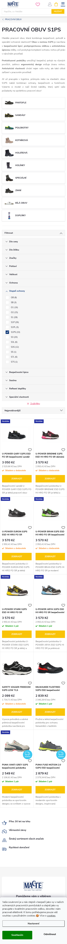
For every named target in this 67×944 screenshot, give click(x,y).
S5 (13, 352)
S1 (14, 317)
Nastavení (33, 923)
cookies (51, 915)
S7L (14, 357)
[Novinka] (17, 435)
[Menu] (63, 4)
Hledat (58, 11)
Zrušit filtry (35, 403)
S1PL (14, 327)
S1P (14, 322)
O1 (14, 307)
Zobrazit (16, 478)
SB (13, 302)
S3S (14, 347)
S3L (14, 342)
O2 (14, 312)
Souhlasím (17, 935)
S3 (14, 337)
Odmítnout (50, 934)
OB (13, 297)
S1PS (15, 332)
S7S (14, 362)
